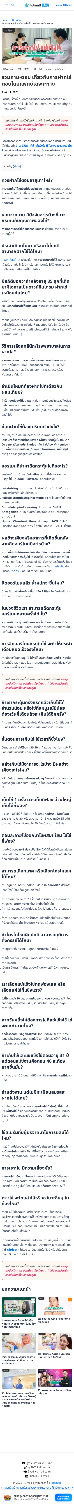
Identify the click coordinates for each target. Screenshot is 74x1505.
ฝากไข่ (49, 69)
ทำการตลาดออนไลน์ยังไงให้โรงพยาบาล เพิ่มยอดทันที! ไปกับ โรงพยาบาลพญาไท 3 (19, 1324)
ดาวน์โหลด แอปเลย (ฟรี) (63, 1497)
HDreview (8, 69)
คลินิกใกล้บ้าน (11, 1488)
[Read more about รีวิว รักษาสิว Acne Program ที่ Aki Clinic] (55, 1306)
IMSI (26, 69)
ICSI (19, 69)
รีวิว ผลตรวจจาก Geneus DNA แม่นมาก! (54, 1392)
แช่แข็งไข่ (59, 69)
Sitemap (56, 1483)
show (17, 166)
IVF (40, 69)
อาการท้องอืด (56, 566)
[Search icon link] (13, 6)
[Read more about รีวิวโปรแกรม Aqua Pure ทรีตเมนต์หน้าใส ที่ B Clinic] (55, 1341)
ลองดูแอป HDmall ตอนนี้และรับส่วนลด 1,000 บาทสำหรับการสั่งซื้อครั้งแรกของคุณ (36, 124)
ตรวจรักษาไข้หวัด (50, 1488)
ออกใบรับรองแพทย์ (29, 1488)
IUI (34, 69)
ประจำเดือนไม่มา (11, 260)
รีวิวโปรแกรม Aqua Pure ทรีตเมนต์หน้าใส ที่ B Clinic (54, 1355)
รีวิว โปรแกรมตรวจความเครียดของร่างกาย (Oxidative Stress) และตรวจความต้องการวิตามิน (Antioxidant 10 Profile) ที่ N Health (19, 1400)
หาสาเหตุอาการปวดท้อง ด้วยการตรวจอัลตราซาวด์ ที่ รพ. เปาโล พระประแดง (18, 1360)
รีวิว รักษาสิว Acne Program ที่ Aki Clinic (54, 1320)
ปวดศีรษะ (15, 571)
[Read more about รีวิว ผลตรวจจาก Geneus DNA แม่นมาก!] (55, 1378)
